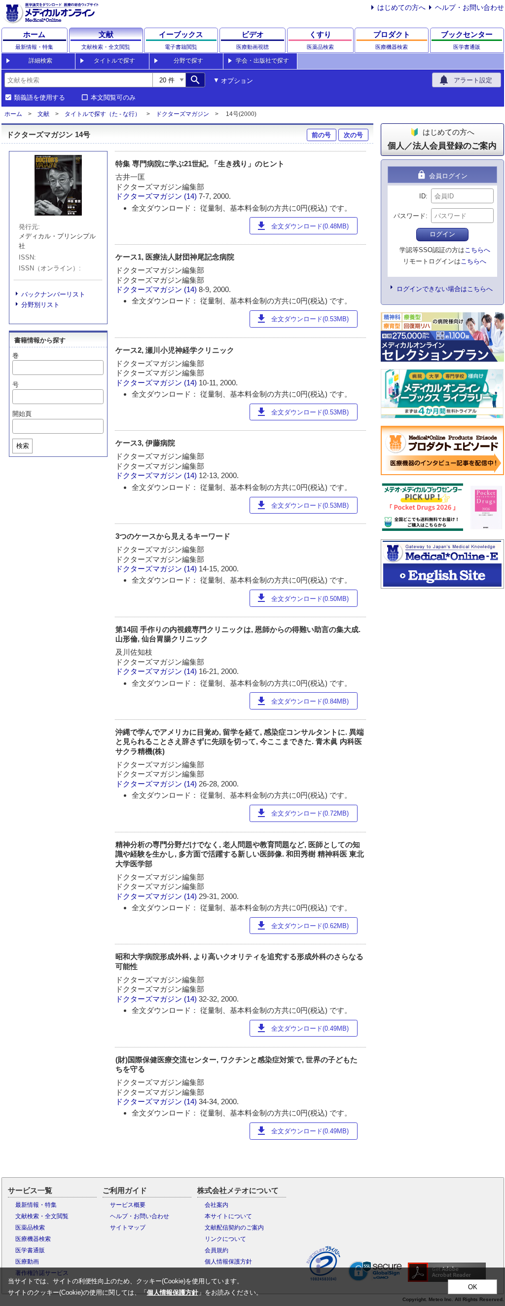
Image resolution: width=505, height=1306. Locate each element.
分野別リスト (40, 304)
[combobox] (78, 80)
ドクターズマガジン (182, 114)
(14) (191, 196)
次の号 (353, 135)
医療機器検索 (33, 1238)
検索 (22, 445)
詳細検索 (40, 60)
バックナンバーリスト (53, 294)
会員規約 (216, 1250)
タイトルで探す (114, 60)
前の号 (321, 135)
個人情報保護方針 (228, 1261)
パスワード (410, 216)
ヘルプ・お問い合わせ (469, 7)
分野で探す (188, 60)
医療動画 (27, 1261)
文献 (43, 114)
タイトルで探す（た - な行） (103, 114)
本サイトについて (228, 1216)
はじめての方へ (401, 7)
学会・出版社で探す (262, 60)
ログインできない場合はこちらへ (445, 289)
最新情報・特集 (36, 1204)
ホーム (13, 114)
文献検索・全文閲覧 (42, 1216)
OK (472, 1287)
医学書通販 (30, 1250)
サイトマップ (127, 1227)
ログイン (442, 234)
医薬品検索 (30, 1227)
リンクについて (225, 1238)
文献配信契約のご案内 (234, 1227)
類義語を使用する (39, 97)
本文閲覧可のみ (113, 97)
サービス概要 (127, 1204)
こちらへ (477, 250)
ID (422, 196)
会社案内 (216, 1204)
